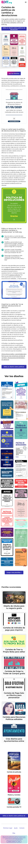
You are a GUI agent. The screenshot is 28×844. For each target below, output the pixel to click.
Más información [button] (19, 838)
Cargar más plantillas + (14, 572)
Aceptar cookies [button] (11, 841)
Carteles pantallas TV (14, 807)
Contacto (21, 828)
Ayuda (16, 828)
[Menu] (26, 2)
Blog (14, 833)
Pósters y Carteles (14, 795)
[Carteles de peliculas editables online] (14, 761)
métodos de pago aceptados (12, 269)
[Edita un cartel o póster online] (14, 784)
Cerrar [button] (19, 841)
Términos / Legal (7, 828)
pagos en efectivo (14, 275)
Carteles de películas (14, 772)
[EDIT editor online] (6, 2)
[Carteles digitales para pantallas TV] (14, 802)
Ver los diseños (14, 73)
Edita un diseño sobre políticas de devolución (14, 28)
